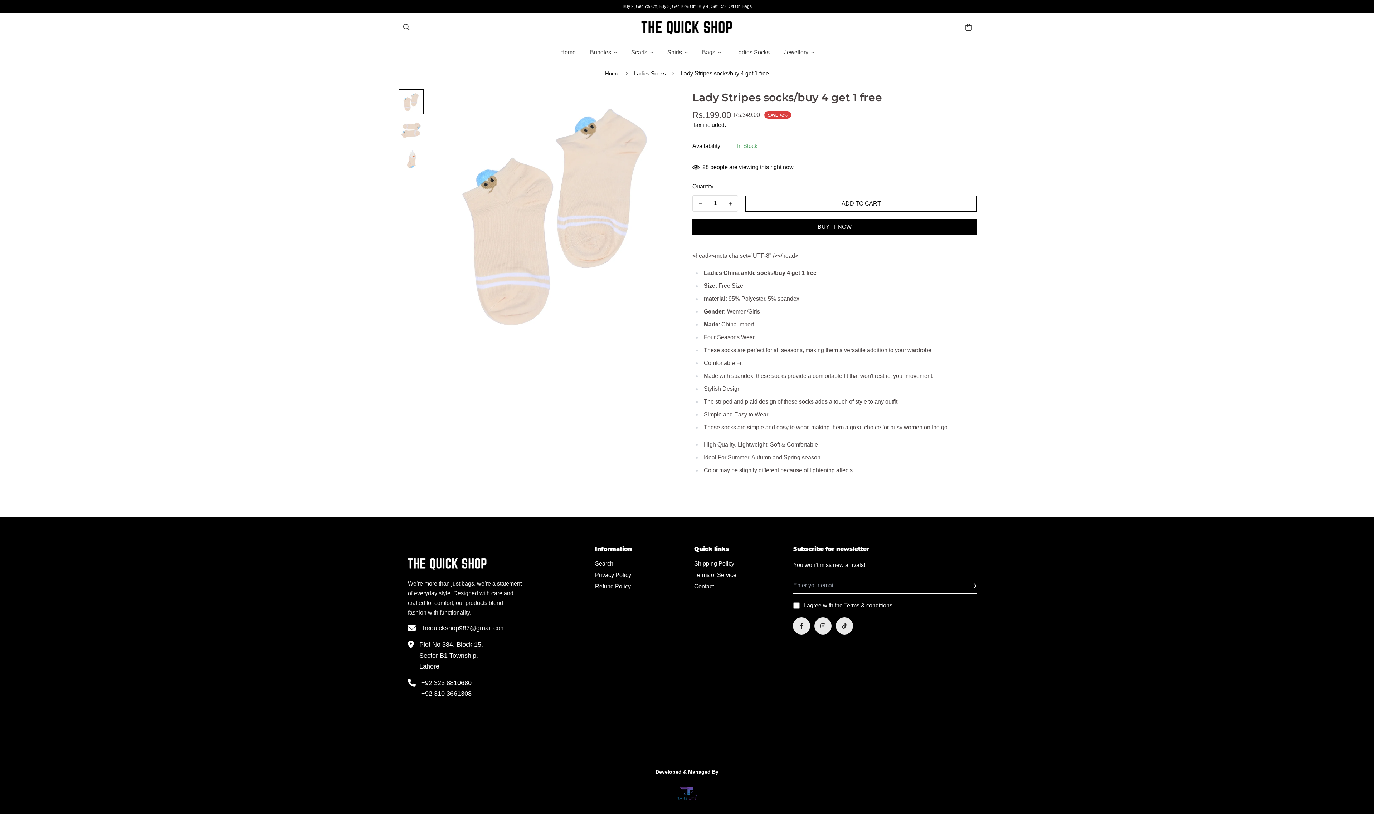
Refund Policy (613, 586)
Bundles (600, 52)
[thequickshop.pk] (687, 27)
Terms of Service (715, 575)
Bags (708, 52)
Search (604, 564)
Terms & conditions (868, 605)
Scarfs (639, 52)
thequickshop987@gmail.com (463, 628)
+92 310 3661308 (446, 693)
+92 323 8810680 (446, 682)
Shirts (674, 52)
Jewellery (796, 52)
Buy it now (835, 227)
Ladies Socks (752, 52)
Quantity (702, 186)
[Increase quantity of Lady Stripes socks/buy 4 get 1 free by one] (730, 204)
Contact (704, 586)
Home (568, 52)
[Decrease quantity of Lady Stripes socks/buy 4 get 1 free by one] (700, 204)
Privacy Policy (613, 575)
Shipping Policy (714, 564)
